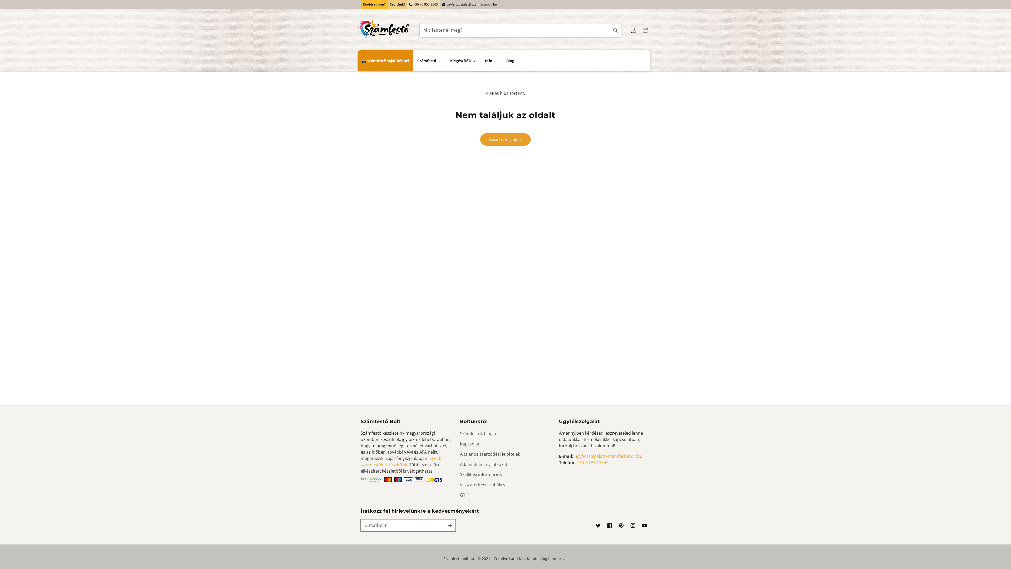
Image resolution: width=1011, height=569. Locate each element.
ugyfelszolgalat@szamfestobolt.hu (472, 4)
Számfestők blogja (478, 433)
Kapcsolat (469, 444)
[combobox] (520, 30)
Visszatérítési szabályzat (484, 485)
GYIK (464, 495)
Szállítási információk (481, 474)
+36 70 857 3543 (425, 4)
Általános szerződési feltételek (490, 454)
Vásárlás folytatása (505, 139)
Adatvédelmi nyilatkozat (483, 464)
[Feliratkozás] (449, 525)
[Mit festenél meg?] (615, 30)
